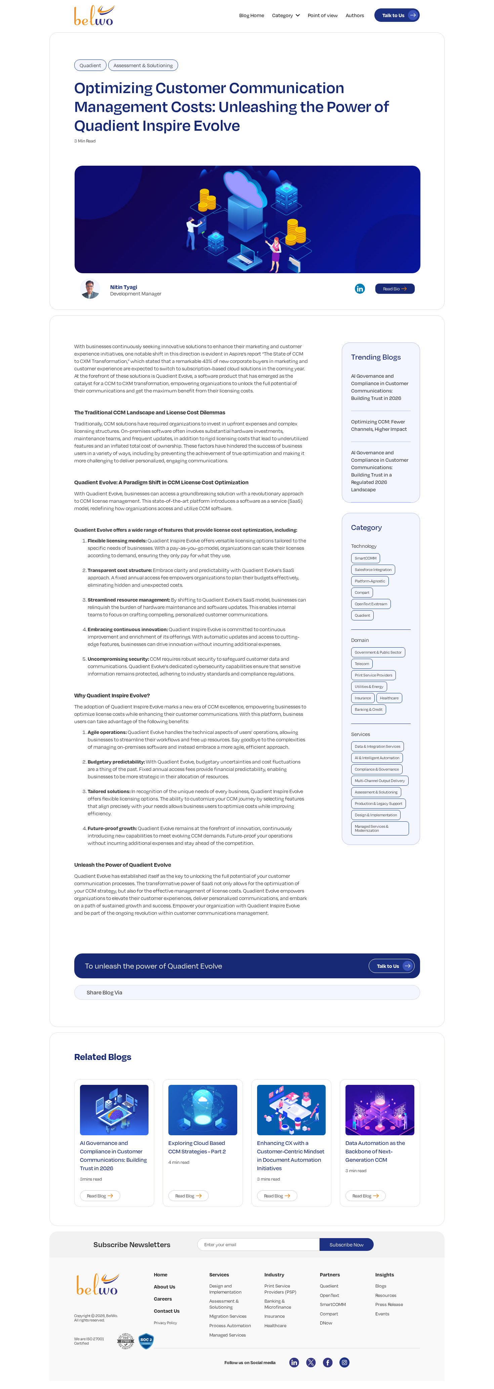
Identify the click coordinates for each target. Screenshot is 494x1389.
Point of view (323, 15)
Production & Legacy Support (378, 803)
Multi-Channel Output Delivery (380, 780)
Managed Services (227, 1335)
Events (382, 1313)
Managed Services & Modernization (371, 828)
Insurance (363, 698)
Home (160, 1274)
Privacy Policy (165, 1322)
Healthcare (389, 698)
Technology (364, 546)
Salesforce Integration (373, 569)
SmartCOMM (365, 558)
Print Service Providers (373, 675)
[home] (94, 15)
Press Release (389, 1304)
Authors (355, 15)
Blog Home (251, 15)
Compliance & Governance (377, 769)
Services (360, 734)
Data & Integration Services (377, 746)
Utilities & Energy (369, 686)
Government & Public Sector (378, 652)
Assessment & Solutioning (143, 65)
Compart (362, 592)
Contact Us (167, 1311)
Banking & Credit (368, 709)
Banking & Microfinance (277, 1304)
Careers (163, 1299)
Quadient (90, 65)
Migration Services (228, 1316)
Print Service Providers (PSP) (280, 1289)
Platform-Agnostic (370, 581)
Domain (360, 640)
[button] (286, 15)
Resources (386, 1295)
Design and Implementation (225, 1289)
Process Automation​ (230, 1325)
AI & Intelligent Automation (377, 757)
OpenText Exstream (371, 604)
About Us (164, 1286)
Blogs (380, 1286)
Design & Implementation (376, 815)
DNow (326, 1322)
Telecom (362, 663)
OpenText (329, 1295)
